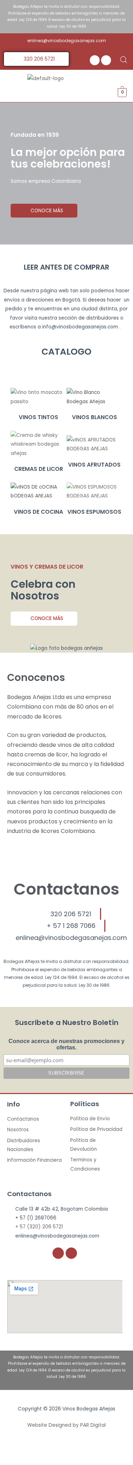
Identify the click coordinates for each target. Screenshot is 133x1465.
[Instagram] (106, 60)
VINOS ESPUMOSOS (94, 511)
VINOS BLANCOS (94, 417)
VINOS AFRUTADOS (94, 464)
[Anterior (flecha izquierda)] (14, 1460)
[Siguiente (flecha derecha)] (44, 1460)
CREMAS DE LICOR (38, 469)
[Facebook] (95, 60)
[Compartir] (44, 1449)
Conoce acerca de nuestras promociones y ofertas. (66, 1044)
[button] (105, 91)
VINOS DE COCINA (38, 511)
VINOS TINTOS (38, 417)
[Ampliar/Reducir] (103, 1449)
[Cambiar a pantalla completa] (74, 1449)
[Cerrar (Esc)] (14, 1449)
